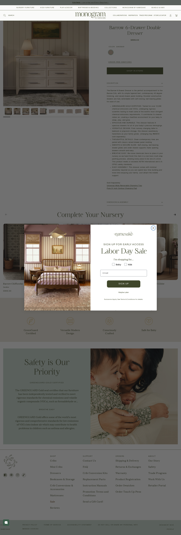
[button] (8, 15)
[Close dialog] (153, 228)
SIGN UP (124, 284)
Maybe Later (123, 292)
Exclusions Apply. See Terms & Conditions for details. (123, 299)
